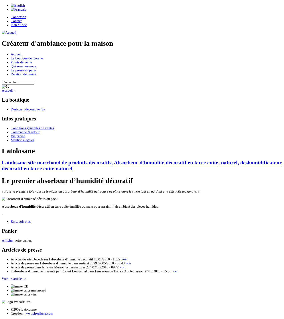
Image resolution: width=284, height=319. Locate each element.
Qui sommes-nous (23, 66)
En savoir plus (21, 221)
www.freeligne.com (39, 313)
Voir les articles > (14, 279)
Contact (16, 21)
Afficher (8, 240)
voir (124, 259)
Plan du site (19, 25)
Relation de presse (23, 74)
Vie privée (18, 136)
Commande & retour (25, 132)
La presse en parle (23, 70)
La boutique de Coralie (27, 58)
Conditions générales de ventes (32, 128)
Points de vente (21, 62)
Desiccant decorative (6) (28, 109)
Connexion (18, 17)
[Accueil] (9, 32)
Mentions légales (22, 140)
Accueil (16, 54)
